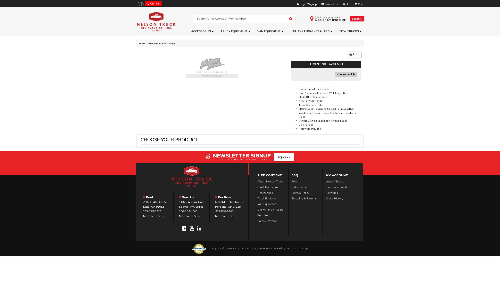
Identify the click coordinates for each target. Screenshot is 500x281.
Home (142, 43)
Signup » (284, 157)
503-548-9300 (224, 211)
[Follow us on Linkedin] (199, 228)
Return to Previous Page (161, 43)
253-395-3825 (152, 211)
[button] (203, 31)
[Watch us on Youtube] (192, 228)
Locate (357, 18)
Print (355, 54)
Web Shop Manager (297, 248)
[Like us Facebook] (184, 228)
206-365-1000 (188, 211)
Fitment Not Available (326, 64)
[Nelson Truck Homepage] (164, 21)
